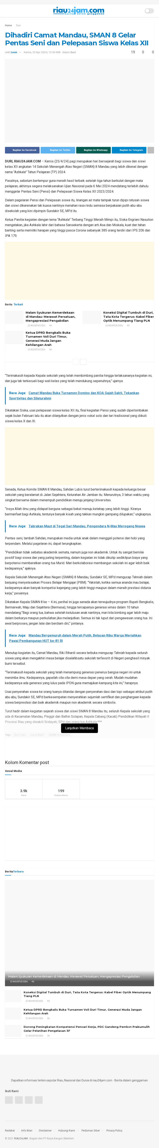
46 (50, 325)
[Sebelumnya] (76, 362)
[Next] (83, 362)
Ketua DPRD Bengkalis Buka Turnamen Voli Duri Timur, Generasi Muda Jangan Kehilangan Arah (48, 339)
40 (127, 325)
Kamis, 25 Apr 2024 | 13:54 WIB (42, 52)
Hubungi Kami (66, 1130)
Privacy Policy (114, 1130)
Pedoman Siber (91, 1130)
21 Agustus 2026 (34, 1036)
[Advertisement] (79, 271)
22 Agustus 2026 (36, 325)
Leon (14, 52)
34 (48, 1036)
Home (8, 25)
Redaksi (10, 1130)
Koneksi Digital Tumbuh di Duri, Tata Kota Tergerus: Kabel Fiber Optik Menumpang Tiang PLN (128, 317)
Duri (18, 25)
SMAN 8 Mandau (59, 734)
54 (50, 349)
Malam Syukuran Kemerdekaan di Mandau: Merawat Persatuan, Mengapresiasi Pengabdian (50, 317)
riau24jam (37, 734)
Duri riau (20, 734)
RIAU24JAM (21, 1138)
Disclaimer (45, 1130)
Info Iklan (26, 1130)
